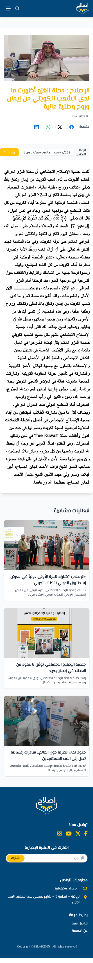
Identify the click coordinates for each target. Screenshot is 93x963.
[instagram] (59, 834)
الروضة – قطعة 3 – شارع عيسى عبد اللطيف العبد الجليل (44, 899)
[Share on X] (59, 127)
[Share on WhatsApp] (48, 127)
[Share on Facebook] (71, 127)
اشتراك (15, 858)
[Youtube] (69, 834)
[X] (78, 834)
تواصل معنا (80, 923)
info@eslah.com (67, 889)
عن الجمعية (80, 931)
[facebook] (86, 834)
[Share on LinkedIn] (36, 127)
